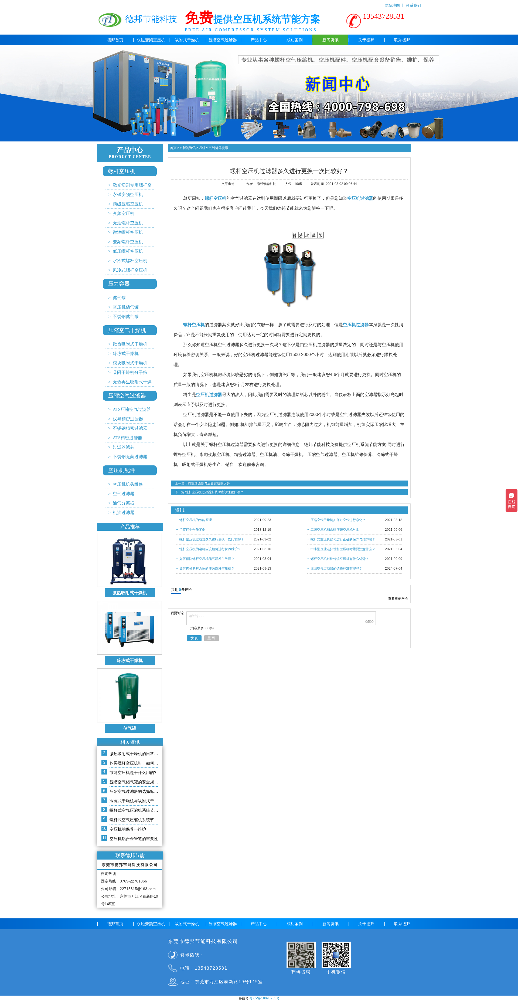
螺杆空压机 (121, 171)
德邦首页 (115, 40)
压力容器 (119, 284)
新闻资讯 (330, 40)
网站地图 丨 (395, 4)
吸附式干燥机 (187, 40)
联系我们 (413, 4)
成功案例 (295, 40)
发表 (194, 638)
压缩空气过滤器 (223, 40)
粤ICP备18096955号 (264, 998)
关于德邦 (366, 40)
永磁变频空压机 (151, 40)
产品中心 (259, 40)
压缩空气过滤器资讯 (213, 148)
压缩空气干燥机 (127, 330)
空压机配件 (121, 470)
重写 (211, 638)
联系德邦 (402, 40)
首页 (173, 148)
